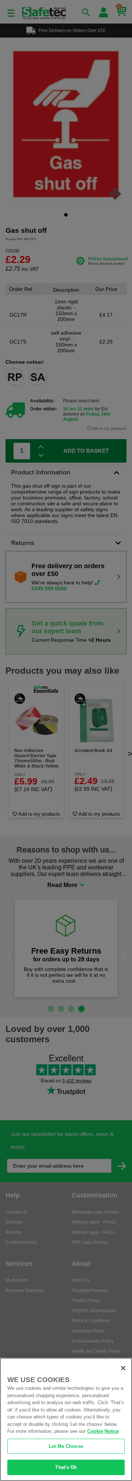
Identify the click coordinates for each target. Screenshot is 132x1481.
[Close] (123, 1368)
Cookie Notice (103, 1431)
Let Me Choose (66, 1446)
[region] (66, 1419)
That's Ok (66, 1467)
